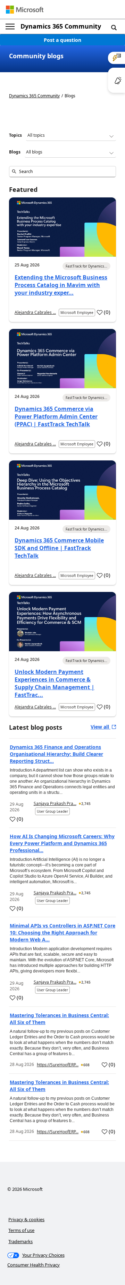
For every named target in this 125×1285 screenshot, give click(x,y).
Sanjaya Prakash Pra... (55, 803)
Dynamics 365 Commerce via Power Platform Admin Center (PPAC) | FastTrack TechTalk (56, 416)
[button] (114, 27)
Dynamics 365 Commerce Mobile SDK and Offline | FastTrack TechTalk (59, 547)
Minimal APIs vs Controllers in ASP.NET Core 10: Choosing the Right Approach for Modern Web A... (62, 932)
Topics (15, 135)
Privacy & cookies (26, 1219)
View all (100, 726)
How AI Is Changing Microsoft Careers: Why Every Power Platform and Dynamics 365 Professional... (62, 843)
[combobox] (62, 171)
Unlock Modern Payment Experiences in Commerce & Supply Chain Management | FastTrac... (54, 683)
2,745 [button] (86, 803)
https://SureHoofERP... (57, 1065)
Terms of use (21, 1230)
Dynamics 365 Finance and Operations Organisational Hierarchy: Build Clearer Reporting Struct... (56, 754)
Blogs (14, 152)
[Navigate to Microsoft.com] (24, 10)
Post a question (62, 40)
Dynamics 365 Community (60, 26)
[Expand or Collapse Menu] (10, 26)
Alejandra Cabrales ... (35, 312)
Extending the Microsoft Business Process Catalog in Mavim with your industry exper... (61, 284)
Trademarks (20, 1241)
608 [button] (86, 1064)
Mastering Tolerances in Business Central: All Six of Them (59, 1018)
